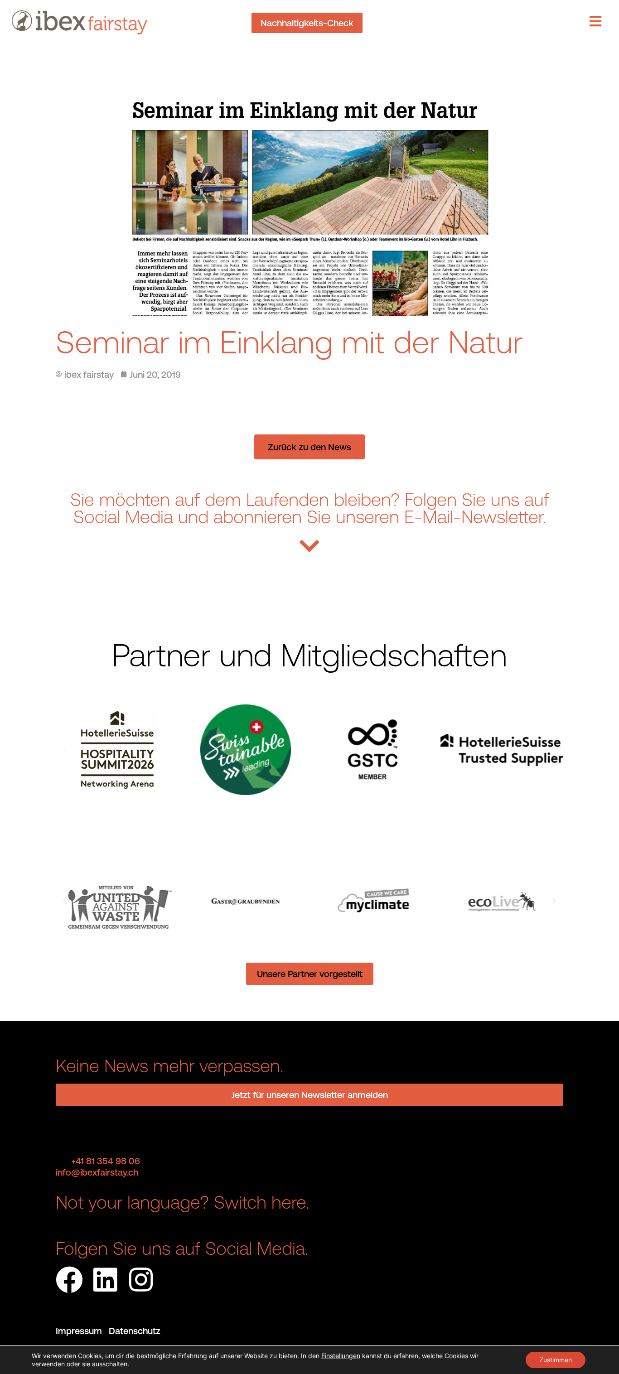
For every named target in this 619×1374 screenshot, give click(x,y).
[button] (64, 749)
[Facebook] (69, 1279)
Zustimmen (555, 1360)
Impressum (82, 1331)
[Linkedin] (105, 1279)
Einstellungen (340, 1356)
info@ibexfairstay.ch (97, 1172)
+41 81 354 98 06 (105, 1161)
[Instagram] (141, 1279)
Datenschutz (134, 1331)
